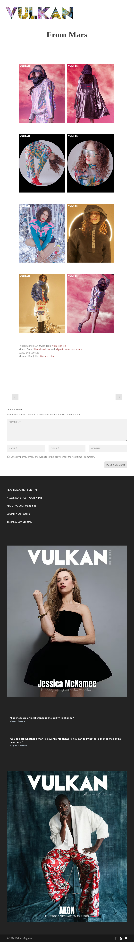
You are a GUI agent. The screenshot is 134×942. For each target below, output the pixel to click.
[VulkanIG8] (90, 303)
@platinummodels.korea (69, 349)
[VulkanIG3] (42, 163)
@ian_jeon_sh (58, 345)
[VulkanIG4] (90, 163)
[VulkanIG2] (90, 93)
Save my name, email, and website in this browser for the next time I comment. (53, 456)
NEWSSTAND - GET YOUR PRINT (24, 497)
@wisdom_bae (47, 356)
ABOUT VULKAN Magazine (21, 505)
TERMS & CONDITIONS (19, 521)
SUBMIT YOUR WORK (18, 513)
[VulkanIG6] (90, 233)
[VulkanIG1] (42, 93)
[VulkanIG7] (42, 303)
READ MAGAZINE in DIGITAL (22, 489)
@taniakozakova (41, 349)
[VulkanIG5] (42, 233)
